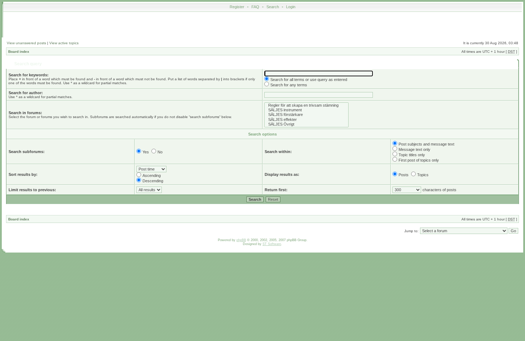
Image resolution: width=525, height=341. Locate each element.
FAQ (255, 7)
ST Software (271, 244)
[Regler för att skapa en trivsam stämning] (306, 105)
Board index (18, 52)
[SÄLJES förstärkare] (306, 114)
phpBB (241, 240)
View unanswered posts (26, 43)
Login (290, 7)
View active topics (64, 43)
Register (237, 7)
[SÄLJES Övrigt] (306, 124)
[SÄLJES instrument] (306, 110)
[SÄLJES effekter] (306, 119)
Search (272, 7)
